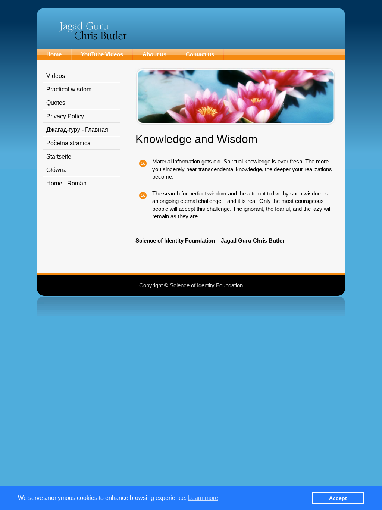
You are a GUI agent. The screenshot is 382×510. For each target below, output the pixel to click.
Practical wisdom (68, 89)
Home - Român (66, 183)
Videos (55, 76)
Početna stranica (68, 143)
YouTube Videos (102, 54)
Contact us (200, 54)
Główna (56, 170)
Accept (338, 498)
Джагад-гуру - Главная (77, 129)
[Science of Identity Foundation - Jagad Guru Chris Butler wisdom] (92, 38)
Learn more (203, 498)
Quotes (55, 103)
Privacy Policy (65, 116)
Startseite (58, 156)
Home (54, 54)
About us (154, 54)
